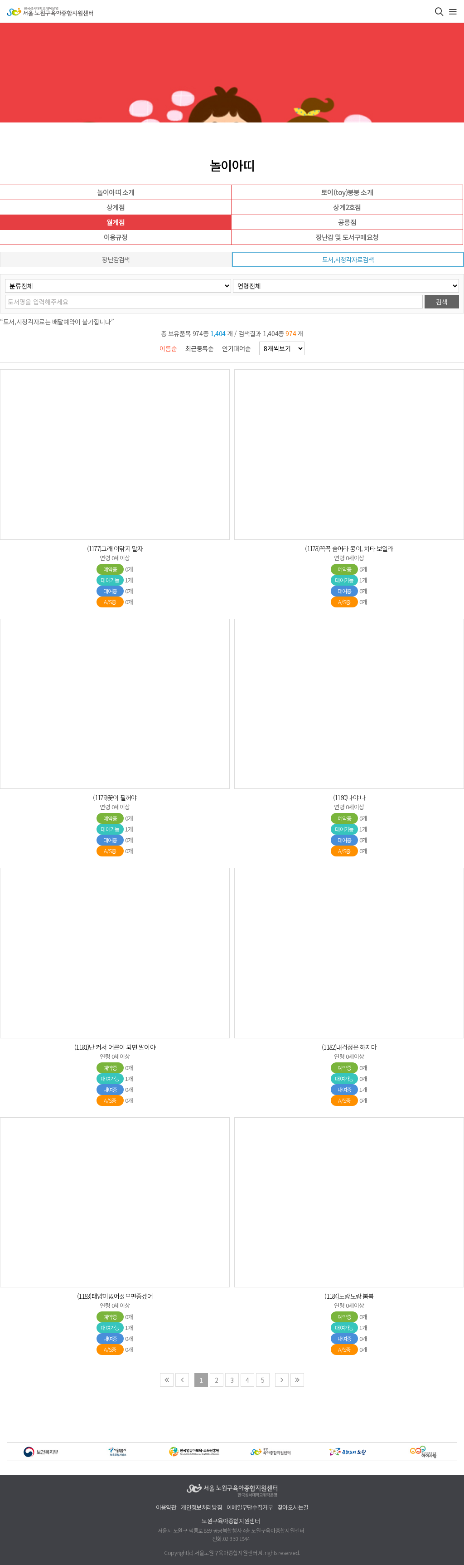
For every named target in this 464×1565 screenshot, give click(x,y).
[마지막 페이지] (297, 1380)
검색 (442, 301)
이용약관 (166, 1507)
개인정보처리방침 (201, 1507)
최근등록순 (199, 348)
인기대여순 (236, 348)
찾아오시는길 (292, 1507)
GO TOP (442, 1557)
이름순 (168, 348)
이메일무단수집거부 (250, 1507)
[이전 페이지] (182, 1380)
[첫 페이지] (167, 1380)
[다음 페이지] (282, 1380)
